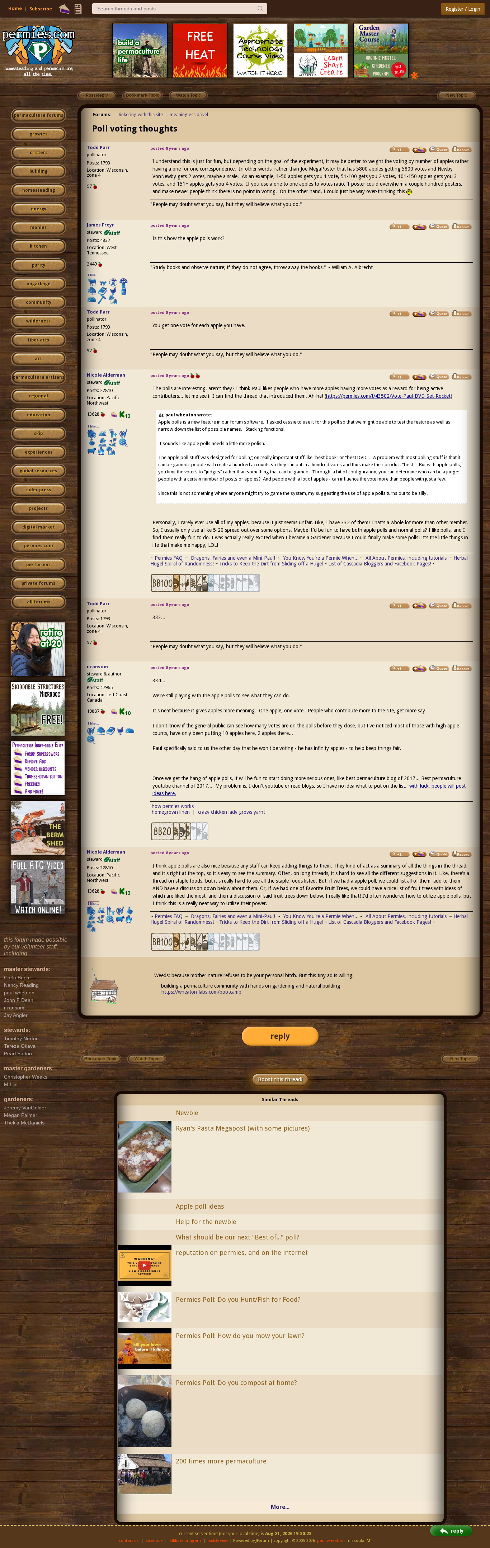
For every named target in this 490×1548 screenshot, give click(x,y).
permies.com (38, 545)
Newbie (187, 1113)
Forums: (102, 114)
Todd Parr (98, 147)
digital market (38, 527)
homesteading (38, 190)
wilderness (38, 321)
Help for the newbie (206, 1222)
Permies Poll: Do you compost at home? (236, 1382)
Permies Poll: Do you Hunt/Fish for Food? (238, 1299)
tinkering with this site (141, 114)
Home (15, 8)
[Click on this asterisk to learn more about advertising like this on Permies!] (414, 75)
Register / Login (463, 9)
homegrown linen (171, 812)
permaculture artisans (38, 377)
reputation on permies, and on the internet (242, 1252)
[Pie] (64, 9)
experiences (38, 452)
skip (38, 433)
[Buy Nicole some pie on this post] (419, 377)
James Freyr (100, 225)
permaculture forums (38, 115)
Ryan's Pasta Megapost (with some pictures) (243, 1128)
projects (38, 508)
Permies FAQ (169, 558)
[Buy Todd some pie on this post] (419, 150)
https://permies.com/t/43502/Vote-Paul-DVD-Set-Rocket (388, 396)
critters (38, 152)
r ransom (97, 666)
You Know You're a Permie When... (321, 558)
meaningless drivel (189, 114)
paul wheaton (330, 1540)
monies (38, 227)
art (38, 358)
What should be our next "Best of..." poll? (238, 1237)
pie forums (38, 564)
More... (280, 1507)
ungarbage (39, 283)
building (38, 171)
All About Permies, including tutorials (407, 558)
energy (38, 208)
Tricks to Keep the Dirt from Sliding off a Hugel (271, 564)
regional (38, 395)
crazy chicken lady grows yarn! (231, 812)
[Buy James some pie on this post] (419, 227)
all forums (38, 602)
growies (38, 134)
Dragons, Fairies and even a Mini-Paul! (233, 558)
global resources (38, 470)
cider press (38, 489)
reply (280, 1036)
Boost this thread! (280, 1079)
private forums (38, 583)
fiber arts (38, 340)
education (38, 414)
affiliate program (185, 1540)
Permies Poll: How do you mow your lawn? (240, 1335)
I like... (93, 275)
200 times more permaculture (221, 1461)
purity (38, 265)
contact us (129, 1540)
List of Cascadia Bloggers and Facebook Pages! (379, 564)
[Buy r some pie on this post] (419, 668)
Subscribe (40, 8)
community (38, 302)
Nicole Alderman (106, 375)
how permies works (173, 806)
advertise (153, 1540)
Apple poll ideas (200, 1206)
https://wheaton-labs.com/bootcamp (201, 991)
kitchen (38, 246)
